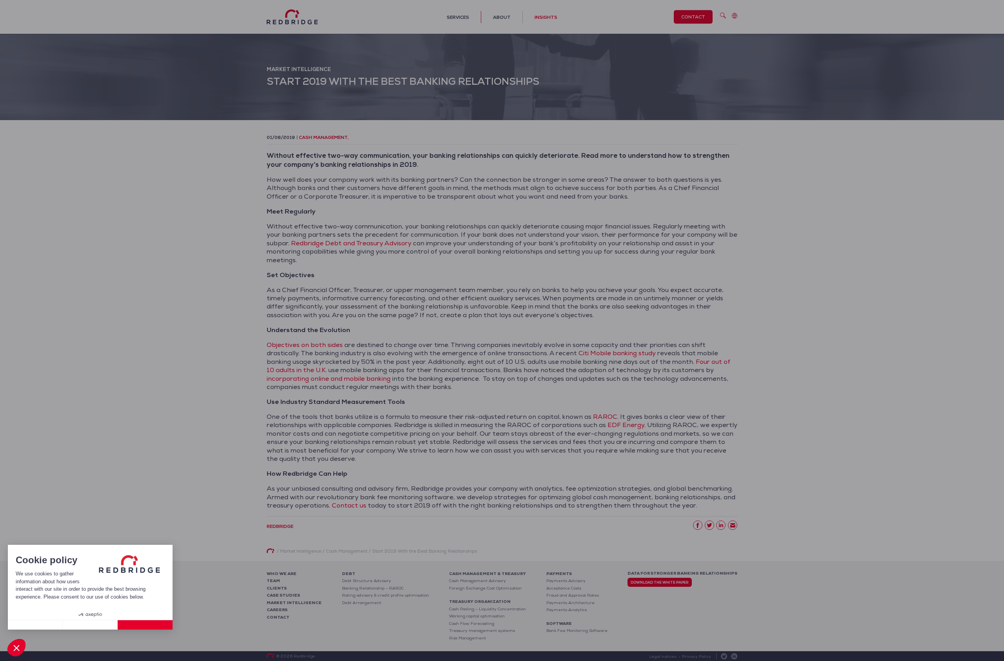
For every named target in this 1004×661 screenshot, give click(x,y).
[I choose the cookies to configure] (90, 625)
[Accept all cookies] (145, 625)
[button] (16, 647)
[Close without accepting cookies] (35, 625)
